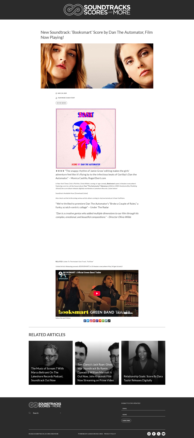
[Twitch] (97, 320)
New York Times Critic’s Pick (67, 183)
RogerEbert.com (97, 178)
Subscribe (126, 420)
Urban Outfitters (119, 198)
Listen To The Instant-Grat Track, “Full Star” (78, 261)
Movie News (61, 103)
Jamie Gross (96, 170)
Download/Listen (81, 193)
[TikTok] (109, 320)
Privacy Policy (110, 434)
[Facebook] (84, 320)
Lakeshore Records (101, 188)
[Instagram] (91, 320)
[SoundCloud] (100, 320)
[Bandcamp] (106, 320)
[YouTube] (94, 320)
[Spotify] (103, 320)
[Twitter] (87, 320)
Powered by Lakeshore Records (90, 434)
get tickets (118, 266)
